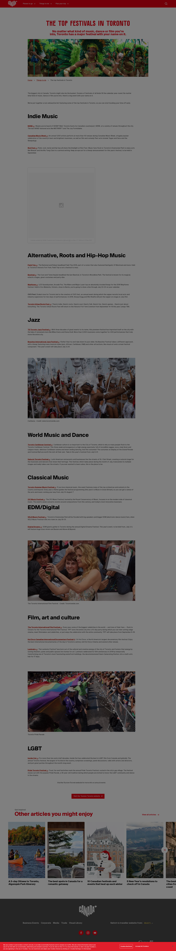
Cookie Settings (126, 946)
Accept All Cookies (142, 946)
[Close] (172, 946)
